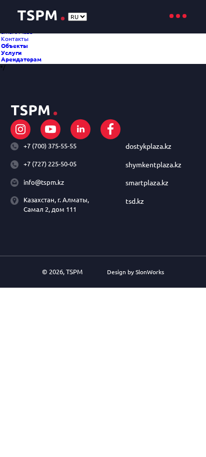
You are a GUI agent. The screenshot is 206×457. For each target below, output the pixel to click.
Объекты (14, 45)
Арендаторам (21, 59)
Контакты (14, 38)
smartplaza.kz (147, 183)
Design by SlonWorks (135, 272)
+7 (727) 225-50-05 (50, 163)
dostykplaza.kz (149, 146)
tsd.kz (135, 201)
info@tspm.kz (44, 182)
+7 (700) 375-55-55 (50, 145)
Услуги (11, 52)
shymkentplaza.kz (154, 165)
